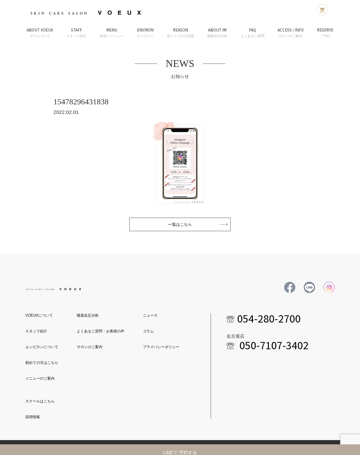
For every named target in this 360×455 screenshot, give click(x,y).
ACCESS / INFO (291, 32)
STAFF (76, 32)
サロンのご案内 (89, 347)
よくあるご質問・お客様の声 (100, 331)
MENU (111, 32)
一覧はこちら (180, 224)
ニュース (150, 315)
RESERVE (325, 32)
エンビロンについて (41, 347)
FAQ (252, 32)
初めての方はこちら (41, 363)
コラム (148, 331)
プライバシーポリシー (161, 347)
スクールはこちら (40, 401)
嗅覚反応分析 (88, 315)
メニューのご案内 (40, 378)
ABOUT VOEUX (40, 32)
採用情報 (32, 417)
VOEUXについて (39, 315)
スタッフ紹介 (36, 331)
